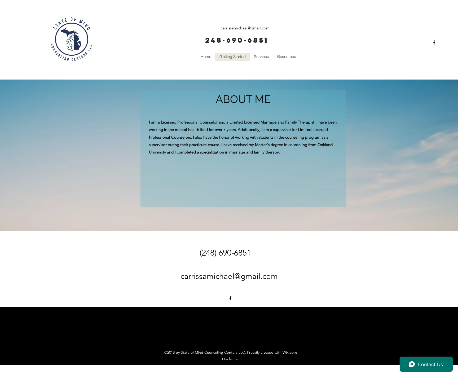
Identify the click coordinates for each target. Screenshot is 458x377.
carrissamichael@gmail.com (245, 27)
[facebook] (434, 42)
